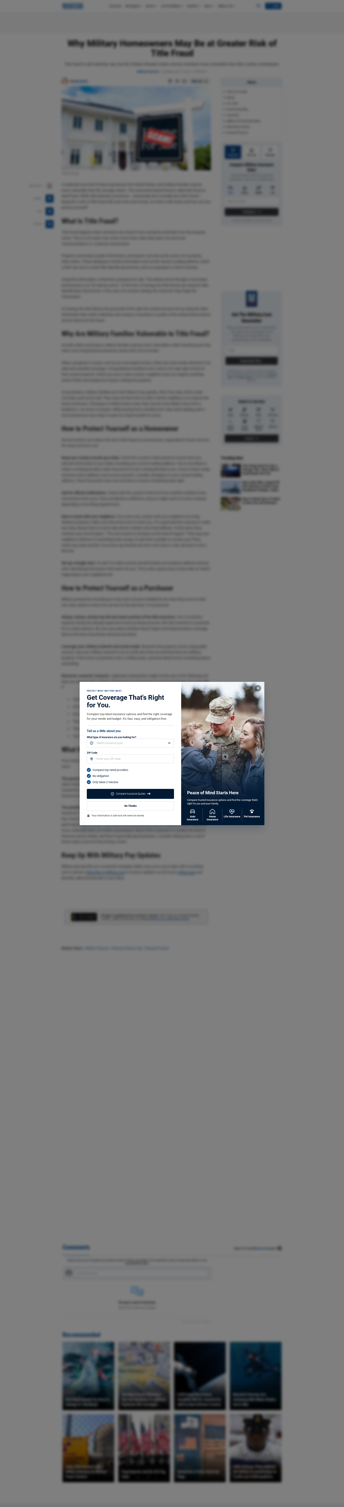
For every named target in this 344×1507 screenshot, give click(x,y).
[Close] (258, 688)
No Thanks (130, 806)
